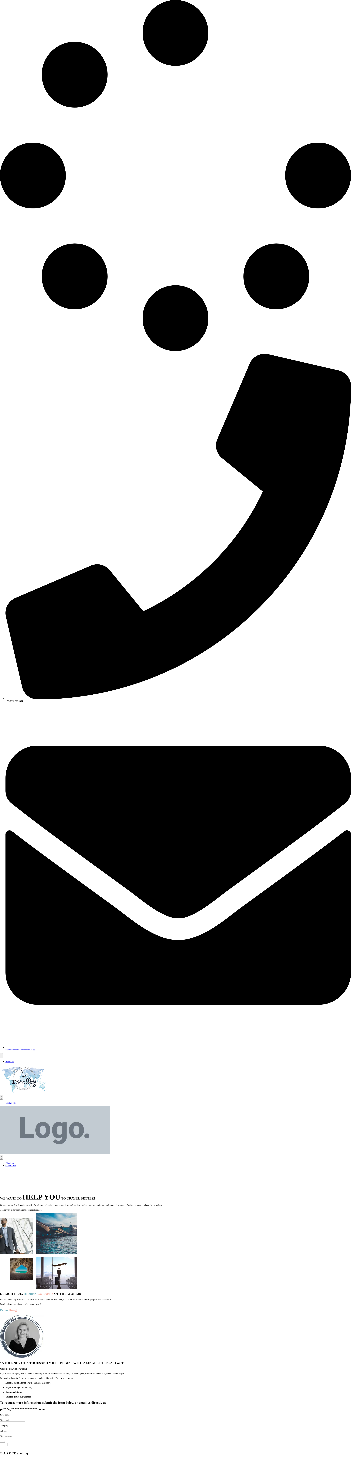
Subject (3, 1431)
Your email (4, 1420)
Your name (4, 1415)
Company (4, 1425)
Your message (6, 1436)
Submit (4, 1444)
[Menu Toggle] (1, 1055)
